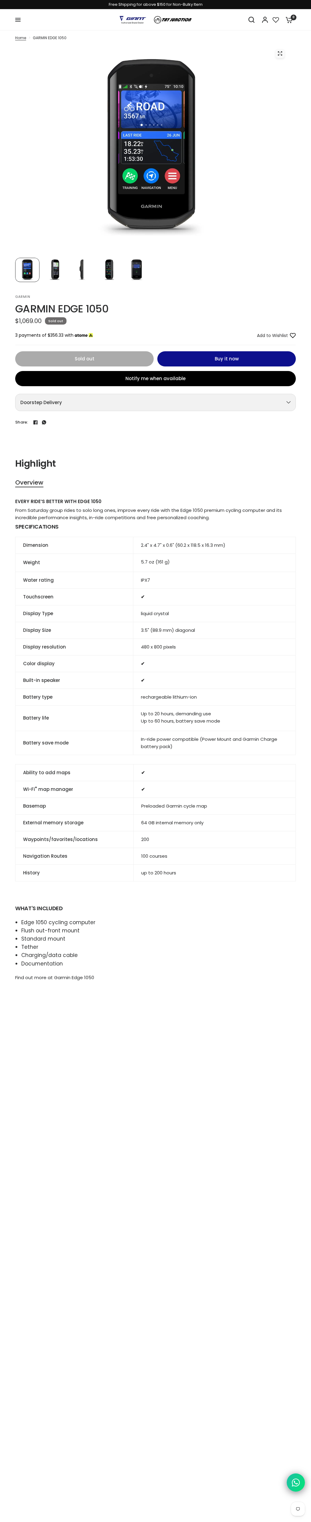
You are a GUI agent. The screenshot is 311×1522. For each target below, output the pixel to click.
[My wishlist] (275, 19)
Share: (21, 422)
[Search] (251, 19)
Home (20, 37)
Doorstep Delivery (41, 402)
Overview (29, 482)
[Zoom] (280, 53)
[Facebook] (35, 422)
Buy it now (227, 359)
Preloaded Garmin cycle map (174, 806)
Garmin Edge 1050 (74, 977)
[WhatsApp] (44, 422)
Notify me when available (155, 378)
